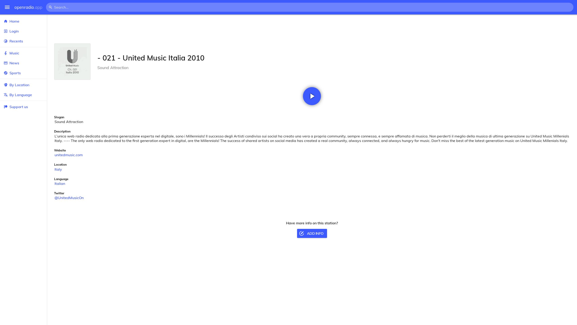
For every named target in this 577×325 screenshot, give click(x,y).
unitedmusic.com (69, 155)
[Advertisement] (312, 29)
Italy (58, 169)
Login (14, 31)
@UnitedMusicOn (69, 197)
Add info (315, 233)
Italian (60, 183)
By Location (19, 85)
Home (14, 21)
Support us (18, 106)
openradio (28, 7)
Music (14, 53)
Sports (15, 73)
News (14, 63)
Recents (16, 41)
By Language (20, 95)
